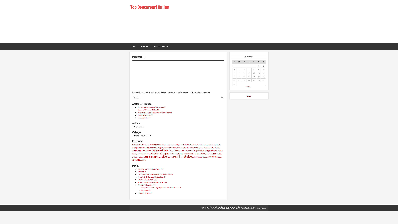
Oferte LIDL (216, 154)
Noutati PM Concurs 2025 (147, 179)
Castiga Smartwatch (186, 151)
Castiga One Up (146, 151)
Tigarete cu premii (202, 157)
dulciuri (189, 153)
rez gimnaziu (151, 156)
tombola (213, 156)
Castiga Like (182, 148)
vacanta (136, 159)
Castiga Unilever (210, 151)
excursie (196, 154)
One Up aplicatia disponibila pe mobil (151, 107)
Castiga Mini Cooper (205, 148)
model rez (208, 154)
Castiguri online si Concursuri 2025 (150, 169)
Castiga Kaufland (163, 147)
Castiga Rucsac (174, 150)
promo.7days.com (144, 118)
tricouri (220, 157)
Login (202, 153)
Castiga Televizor (198, 151)
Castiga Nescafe (215, 148)
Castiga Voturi (219, 151)
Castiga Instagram (150, 148)
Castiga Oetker (136, 151)
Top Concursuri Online (149, 7)
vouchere (143, 160)
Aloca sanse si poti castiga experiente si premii (155, 112)
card (165, 145)
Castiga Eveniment (214, 145)
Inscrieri (144, 46)
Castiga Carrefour (181, 145)
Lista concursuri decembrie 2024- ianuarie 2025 (155, 174)
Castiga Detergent (204, 145)
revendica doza (141, 157)
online (134, 157)
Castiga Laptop (174, 148)
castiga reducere (160, 150)
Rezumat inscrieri (207, 208)
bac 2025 (141, 144)
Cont (134, 46)
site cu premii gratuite (177, 156)
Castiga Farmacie (138, 147)
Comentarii (142, 171)
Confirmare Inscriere (177, 154)
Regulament (145, 190)
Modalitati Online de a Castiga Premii (151, 177)
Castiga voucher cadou (140, 154)
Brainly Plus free (157, 144)
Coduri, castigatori (160, 46)
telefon (194, 157)
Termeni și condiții (144, 193)
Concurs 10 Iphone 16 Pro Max (149, 110)
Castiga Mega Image (192, 148)
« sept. (248, 86)
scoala (159, 157)
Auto (134, 144)
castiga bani (170, 145)
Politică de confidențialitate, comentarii (152, 182)
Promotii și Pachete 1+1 (146, 185)
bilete (147, 145)
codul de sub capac (159, 153)
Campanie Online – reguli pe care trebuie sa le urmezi (161, 187)
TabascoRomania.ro (145, 115)
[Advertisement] (149, 23)
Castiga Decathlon (193, 145)
